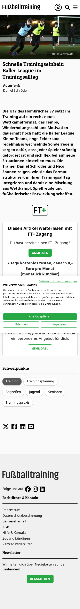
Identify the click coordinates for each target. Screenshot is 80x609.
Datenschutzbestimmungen (58, 281)
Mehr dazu (40, 348)
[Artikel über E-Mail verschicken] (31, 426)
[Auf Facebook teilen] (14, 426)
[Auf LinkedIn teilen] (22, 426)
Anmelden (40, 253)
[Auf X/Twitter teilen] (5, 426)
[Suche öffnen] (67, 7)
